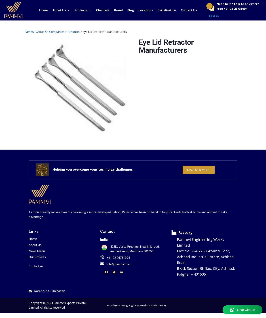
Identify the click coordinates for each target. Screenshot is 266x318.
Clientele (102, 10)
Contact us (36, 266)
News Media (37, 251)
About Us (59, 10)
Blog (130, 10)
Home (43, 10)
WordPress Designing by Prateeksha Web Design (136, 305)
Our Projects (37, 257)
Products (81, 10)
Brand (118, 10)
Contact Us (189, 10)
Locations (146, 10)
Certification (166, 10)
